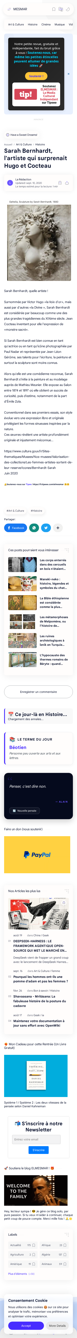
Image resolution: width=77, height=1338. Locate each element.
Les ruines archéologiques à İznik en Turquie (52, 640)
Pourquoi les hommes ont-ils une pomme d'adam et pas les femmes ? (40, 979)
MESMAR (20, 9)
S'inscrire (39, 1150)
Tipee (28, 484)
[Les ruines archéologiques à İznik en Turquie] (22, 640)
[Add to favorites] (60, 183)
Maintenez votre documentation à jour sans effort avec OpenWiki (38, 1023)
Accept (26, 1326)
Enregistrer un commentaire (38, 692)
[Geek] (46, 935)
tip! (26, 94)
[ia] (43, 1015)
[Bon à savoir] (41, 991)
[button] (61, 9)
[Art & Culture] (16, 24)
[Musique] (60, 24)
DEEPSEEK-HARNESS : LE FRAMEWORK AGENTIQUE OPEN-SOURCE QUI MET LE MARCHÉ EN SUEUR (38, 946)
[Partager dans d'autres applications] (58, 528)
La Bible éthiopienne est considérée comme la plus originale (54, 602)
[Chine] (37, 935)
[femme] (56, 971)
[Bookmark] (54, 9)
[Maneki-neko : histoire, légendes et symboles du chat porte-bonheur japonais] (22, 583)
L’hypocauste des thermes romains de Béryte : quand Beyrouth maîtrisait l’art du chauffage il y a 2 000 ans (54, 659)
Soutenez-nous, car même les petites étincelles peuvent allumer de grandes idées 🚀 (36, 59)
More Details (57, 1326)
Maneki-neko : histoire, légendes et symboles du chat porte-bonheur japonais (54, 583)
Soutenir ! (36, 76)
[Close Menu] (68, 74)
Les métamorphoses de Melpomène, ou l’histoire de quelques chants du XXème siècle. (54, 621)
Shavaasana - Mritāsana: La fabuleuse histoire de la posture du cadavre (39, 1001)
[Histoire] (32, 24)
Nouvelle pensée (24, 810)
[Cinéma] (46, 24)
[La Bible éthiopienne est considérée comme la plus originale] (22, 602)
